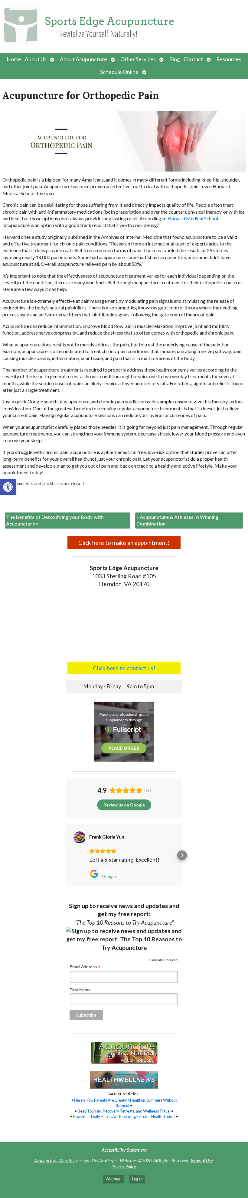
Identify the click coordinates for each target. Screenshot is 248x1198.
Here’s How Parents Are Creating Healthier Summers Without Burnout (125, 1103)
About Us (36, 59)
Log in (137, 1178)
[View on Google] (79, 837)
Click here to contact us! (124, 668)
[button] (8, 487)
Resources (228, 59)
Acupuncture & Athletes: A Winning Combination (177, 520)
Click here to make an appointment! (124, 542)
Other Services (138, 59)
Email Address (85, 967)
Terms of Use (201, 1160)
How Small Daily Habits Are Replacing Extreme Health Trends (124, 1116)
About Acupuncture (83, 59)
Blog (174, 59)
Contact (193, 59)
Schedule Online (119, 72)
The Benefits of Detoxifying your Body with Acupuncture (55, 520)
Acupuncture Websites (54, 1160)
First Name (80, 989)
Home (14, 59)
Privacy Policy (123, 1166)
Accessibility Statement (124, 1150)
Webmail (113, 1178)
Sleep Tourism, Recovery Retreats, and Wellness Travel (124, 1111)
